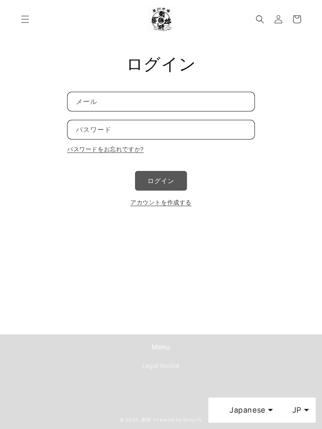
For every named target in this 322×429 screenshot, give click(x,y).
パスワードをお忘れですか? (105, 148)
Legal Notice (161, 365)
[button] (25, 19)
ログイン (161, 181)
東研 (146, 420)
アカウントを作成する (161, 202)
